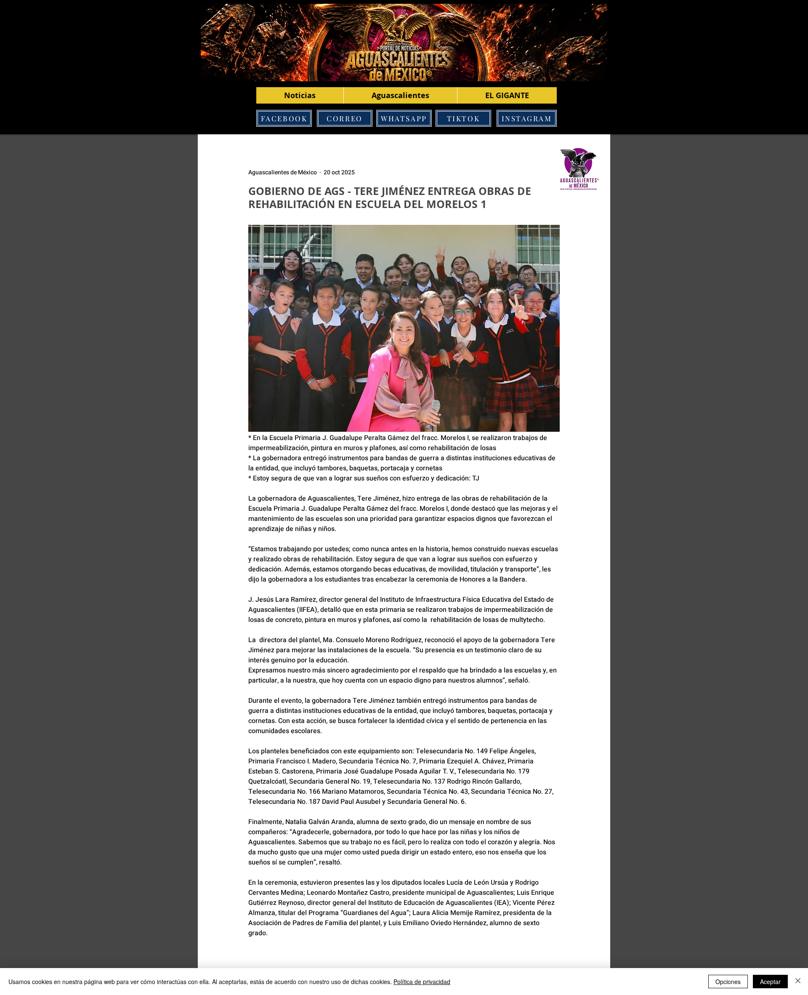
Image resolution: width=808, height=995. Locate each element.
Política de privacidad (421, 981)
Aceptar (770, 981)
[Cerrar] (798, 981)
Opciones (728, 981)
